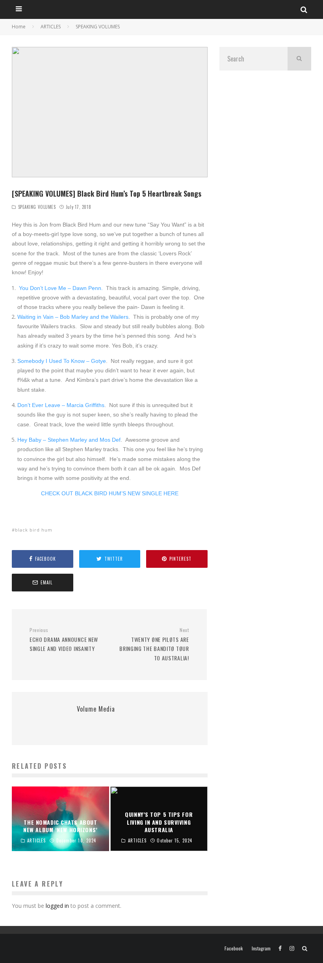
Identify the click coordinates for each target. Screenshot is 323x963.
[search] (299, 59)
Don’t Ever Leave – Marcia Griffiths (60, 405)
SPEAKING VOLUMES (37, 207)
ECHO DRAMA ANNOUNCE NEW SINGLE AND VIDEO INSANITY (64, 640)
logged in (57, 905)
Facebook (234, 948)
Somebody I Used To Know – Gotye (61, 361)
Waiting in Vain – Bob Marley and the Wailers (72, 317)
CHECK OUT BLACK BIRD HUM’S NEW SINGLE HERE (109, 493)
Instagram (261, 948)
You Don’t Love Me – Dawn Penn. (60, 288)
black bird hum (33, 530)
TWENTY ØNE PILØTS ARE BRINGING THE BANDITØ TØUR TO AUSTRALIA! (154, 644)
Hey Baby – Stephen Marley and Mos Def (69, 440)
